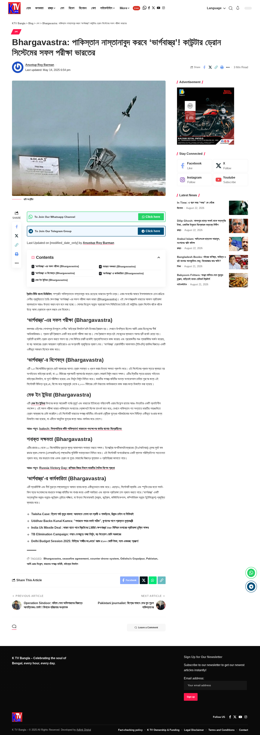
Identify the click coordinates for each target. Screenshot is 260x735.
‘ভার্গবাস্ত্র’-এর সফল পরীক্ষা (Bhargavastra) (57, 266)
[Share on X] (210, 67)
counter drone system (104, 558)
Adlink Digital (84, 729)
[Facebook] (149, 7)
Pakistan (151, 558)
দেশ (16, 31)
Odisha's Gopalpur (132, 558)
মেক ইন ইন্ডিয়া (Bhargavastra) (51, 279)
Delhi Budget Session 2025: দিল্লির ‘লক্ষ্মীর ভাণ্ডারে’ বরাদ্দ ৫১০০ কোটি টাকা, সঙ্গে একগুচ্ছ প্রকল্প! (85, 541)
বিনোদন (180, 208)
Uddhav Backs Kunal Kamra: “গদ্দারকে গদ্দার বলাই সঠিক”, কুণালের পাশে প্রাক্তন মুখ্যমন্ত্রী (82, 521)
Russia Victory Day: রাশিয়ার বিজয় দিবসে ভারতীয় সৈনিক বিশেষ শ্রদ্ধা (77, 468)
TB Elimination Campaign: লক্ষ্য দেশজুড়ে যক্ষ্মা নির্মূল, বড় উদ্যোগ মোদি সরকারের (76, 534)
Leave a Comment (148, 627)
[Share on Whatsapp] (153, 580)
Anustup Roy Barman (39, 64)
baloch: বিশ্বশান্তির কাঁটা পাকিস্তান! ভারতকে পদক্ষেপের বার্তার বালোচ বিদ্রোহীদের (80, 428)
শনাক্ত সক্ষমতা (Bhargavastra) (119, 266)
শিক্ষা (179, 266)
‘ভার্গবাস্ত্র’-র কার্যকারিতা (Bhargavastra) (123, 273)
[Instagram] (163, 7)
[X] (153, 7)
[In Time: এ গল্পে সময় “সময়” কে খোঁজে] (238, 208)
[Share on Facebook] (204, 67)
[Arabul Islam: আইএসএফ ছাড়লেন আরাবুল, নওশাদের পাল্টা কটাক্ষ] (238, 244)
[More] (227, 67)
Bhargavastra (52, 558)
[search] (230, 8)
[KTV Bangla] (17, 717)
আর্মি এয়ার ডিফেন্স (34, 563)
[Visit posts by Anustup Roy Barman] (17, 67)
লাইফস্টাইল (182, 284)
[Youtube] (230, 179)
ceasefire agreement (75, 558)
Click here (153, 216)
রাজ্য (179, 230)
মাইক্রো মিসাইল (71, 563)
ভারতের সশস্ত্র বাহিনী (53, 563)
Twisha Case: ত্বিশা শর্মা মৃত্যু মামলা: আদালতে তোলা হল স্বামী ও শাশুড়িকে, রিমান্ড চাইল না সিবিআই (82, 514)
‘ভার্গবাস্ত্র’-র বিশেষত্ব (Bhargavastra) (55, 273)
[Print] (222, 67)
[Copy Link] (216, 67)
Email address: (194, 678)
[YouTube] (158, 7)
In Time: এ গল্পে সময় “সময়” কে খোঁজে (195, 202)
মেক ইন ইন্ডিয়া (38, 403)
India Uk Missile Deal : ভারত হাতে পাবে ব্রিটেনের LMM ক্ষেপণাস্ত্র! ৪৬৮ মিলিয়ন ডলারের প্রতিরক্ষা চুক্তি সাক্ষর (90, 527)
